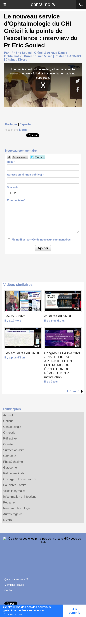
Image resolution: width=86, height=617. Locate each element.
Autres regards (13, 514)
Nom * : (11, 161)
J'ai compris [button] (74, 610)
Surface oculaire (13, 450)
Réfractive (10, 438)
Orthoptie (9, 432)
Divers (22, 59)
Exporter (26, 124)
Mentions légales (14, 584)
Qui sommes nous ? (16, 579)
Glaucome (10, 467)
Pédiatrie (9, 502)
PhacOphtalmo (13, 461)
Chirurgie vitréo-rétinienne (20, 479)
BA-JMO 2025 (14, 316)
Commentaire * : (17, 200)
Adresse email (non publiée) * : (26, 174)
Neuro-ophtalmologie (16, 508)
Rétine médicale (13, 473)
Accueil (8, 415)
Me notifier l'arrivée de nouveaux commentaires (41, 239)
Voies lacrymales (14, 490)
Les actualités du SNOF (22, 353)
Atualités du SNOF (58, 316)
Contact (8, 590)
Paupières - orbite (14, 485)
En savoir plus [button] (13, 614)
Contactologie (12, 426)
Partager (11, 124)
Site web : (13, 187)
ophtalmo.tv (43, 4)
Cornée (8, 444)
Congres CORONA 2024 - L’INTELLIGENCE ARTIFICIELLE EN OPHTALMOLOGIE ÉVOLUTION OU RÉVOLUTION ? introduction (62, 365)
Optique (8, 421)
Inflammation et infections (19, 496)
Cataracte (9, 456)
